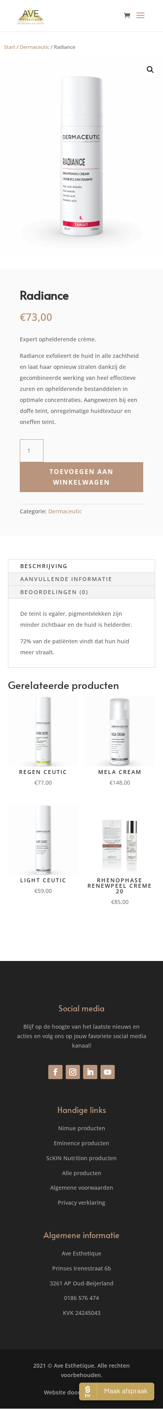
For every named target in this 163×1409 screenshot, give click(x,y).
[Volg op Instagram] (73, 1072)
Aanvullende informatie (66, 579)
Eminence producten (81, 1143)
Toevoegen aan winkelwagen (81, 477)
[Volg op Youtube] (107, 1072)
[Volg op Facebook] (55, 1072)
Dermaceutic (34, 46)
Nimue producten (81, 1128)
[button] (150, 70)
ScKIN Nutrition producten (81, 1158)
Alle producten (81, 1173)
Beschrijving (44, 566)
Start (9, 46)
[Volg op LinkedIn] (90, 1072)
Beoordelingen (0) (54, 592)
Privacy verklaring (81, 1202)
